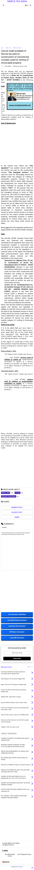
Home (2, 47)
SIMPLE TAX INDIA (17, 1)
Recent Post (6, 667)
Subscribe (17, 658)
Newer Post (17, 507)
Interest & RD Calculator (17, 626)
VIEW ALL (29, 666)
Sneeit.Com (20, 866)
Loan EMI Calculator (17, 638)
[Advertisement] (17, 27)
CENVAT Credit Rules (17, 47)
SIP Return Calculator (17, 632)
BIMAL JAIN (8, 47)
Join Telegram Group (24, 854)
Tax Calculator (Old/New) (17, 614)
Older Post (17, 512)
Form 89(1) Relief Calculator (17, 620)
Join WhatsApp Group (10, 855)
